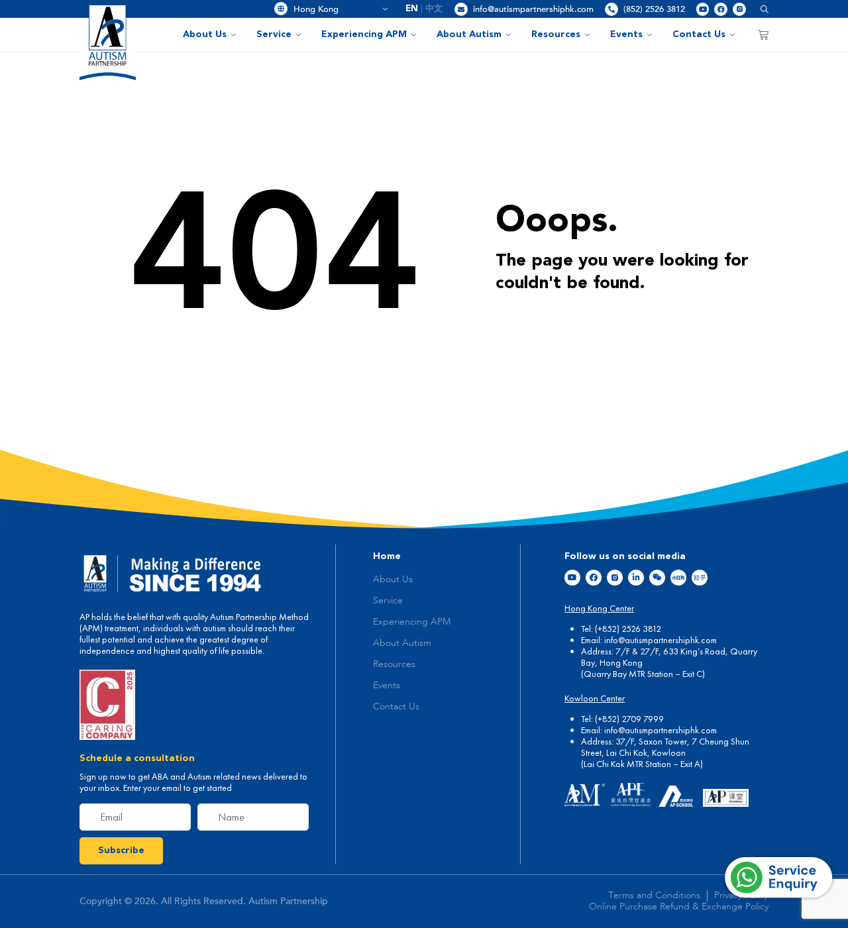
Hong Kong (335, 9)
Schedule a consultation (137, 758)
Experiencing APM (364, 34)
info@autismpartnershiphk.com (533, 9)
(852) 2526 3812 (654, 9)
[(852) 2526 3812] (611, 9)
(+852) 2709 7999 (629, 719)
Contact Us (698, 34)
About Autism (469, 34)
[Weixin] (657, 578)
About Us (205, 34)
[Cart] (763, 34)
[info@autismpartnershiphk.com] (461, 9)
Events (626, 34)
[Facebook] (720, 9)
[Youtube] (703, 9)
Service (274, 34)
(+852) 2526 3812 (628, 629)
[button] (759, 9)
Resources (555, 34)
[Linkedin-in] (636, 578)
